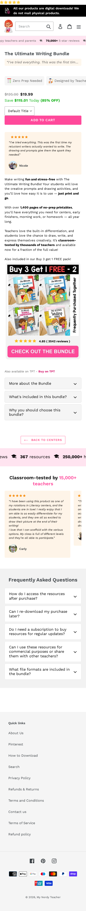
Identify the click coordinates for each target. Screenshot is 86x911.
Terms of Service (21, 823)
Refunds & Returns (23, 789)
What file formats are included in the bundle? (39, 671)
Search (14, 767)
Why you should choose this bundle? (34, 412)
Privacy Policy (19, 778)
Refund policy (19, 834)
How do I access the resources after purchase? (37, 596)
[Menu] (78, 26)
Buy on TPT (46, 371)
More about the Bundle (30, 383)
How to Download (23, 756)
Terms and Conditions (26, 800)
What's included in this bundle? (38, 396)
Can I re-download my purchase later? (38, 613)
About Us (15, 733)
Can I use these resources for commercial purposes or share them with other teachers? (36, 651)
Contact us (17, 812)
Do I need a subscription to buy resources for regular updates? (37, 631)
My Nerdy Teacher (49, 897)
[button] (10, 2)
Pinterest (15, 744)
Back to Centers (46, 440)
